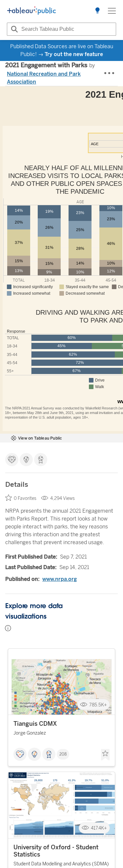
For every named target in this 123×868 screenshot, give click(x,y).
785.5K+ (98, 704)
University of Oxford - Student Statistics (55, 851)
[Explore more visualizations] (97, 11)
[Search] (13, 29)
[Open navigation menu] (112, 11)
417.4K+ (99, 828)
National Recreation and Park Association (44, 78)
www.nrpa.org (59, 579)
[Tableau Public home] (31, 11)
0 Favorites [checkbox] (25, 498)
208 (63, 754)
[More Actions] (109, 73)
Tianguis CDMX (35, 723)
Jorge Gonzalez (29, 733)
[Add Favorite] (105, 755)
